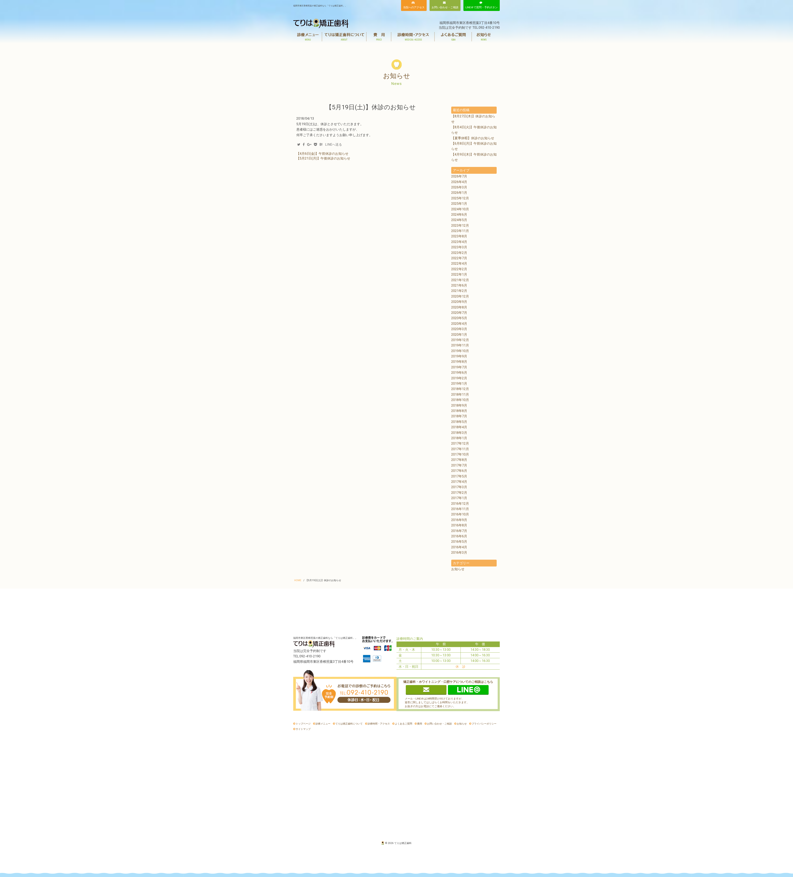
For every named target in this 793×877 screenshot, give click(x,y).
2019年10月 (460, 351)
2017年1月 (459, 498)
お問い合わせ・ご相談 (439, 723)
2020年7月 (459, 313)
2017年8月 (459, 460)
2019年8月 (459, 362)
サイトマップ (303, 729)
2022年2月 (459, 269)
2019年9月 (459, 356)
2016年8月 (459, 525)
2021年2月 (459, 291)
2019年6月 (459, 373)
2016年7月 (459, 531)
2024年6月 (459, 215)
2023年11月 (460, 231)
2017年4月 (459, 482)
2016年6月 (459, 536)
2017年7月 (459, 465)
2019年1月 (459, 384)
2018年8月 (459, 411)
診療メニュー (307, 36)
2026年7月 (459, 176)
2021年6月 (459, 285)
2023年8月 (459, 236)
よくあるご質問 (453, 36)
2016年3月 (459, 553)
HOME (297, 580)
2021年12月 (460, 280)
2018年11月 (460, 394)
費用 (379, 36)
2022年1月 (459, 274)
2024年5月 (459, 220)
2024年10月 (460, 209)
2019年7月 (459, 367)
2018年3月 (459, 433)
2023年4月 (459, 242)
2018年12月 (460, 389)
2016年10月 (460, 514)
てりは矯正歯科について (344, 36)
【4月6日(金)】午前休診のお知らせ (322, 154)
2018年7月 (459, 416)
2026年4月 (459, 182)
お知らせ (484, 36)
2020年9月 (459, 302)
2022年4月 (459, 263)
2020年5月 (459, 318)
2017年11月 (460, 449)
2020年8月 (459, 307)
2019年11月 (460, 345)
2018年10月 (460, 400)
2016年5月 (459, 542)
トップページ (303, 723)
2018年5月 (459, 422)
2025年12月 (460, 198)
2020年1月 (459, 335)
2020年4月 (459, 324)
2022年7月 (459, 258)
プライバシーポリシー (484, 723)
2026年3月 (459, 187)
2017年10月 (460, 454)
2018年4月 (459, 427)
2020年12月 (460, 296)
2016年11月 (460, 509)
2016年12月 (460, 504)
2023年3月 (459, 247)
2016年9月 (459, 520)
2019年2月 (459, 378)
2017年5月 (459, 476)
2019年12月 (460, 340)
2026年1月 (459, 193)
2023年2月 (459, 253)
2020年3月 (459, 329)
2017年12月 (460, 443)
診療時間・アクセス (413, 36)
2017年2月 (459, 493)
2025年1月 (459, 204)
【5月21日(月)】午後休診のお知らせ (323, 158)
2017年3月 (459, 487)
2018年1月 (459, 438)
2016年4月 (459, 547)
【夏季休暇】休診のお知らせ (472, 138)
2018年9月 (459, 405)
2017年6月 (459, 471)
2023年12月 (460, 225)
